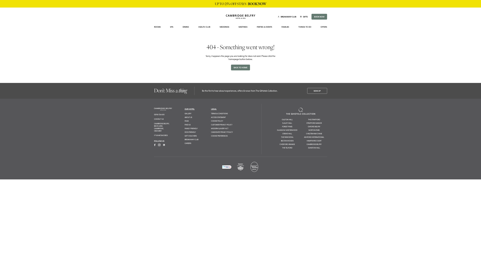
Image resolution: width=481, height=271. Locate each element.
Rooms (157, 27)
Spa (171, 27)
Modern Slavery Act (219, 128)
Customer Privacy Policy (221, 125)
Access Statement (218, 117)
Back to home (240, 67)
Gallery (188, 114)
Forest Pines (287, 127)
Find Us (188, 125)
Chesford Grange (287, 144)
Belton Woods (287, 141)
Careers (188, 143)
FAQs (187, 121)
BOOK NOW (319, 17)
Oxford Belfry (314, 127)
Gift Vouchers (191, 136)
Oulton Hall (287, 120)
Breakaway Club (192, 140)
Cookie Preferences (219, 136)
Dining (186, 27)
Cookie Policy (217, 121)
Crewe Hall (287, 134)
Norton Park (314, 130)
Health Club (204, 27)
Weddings (224, 27)
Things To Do (304, 27)
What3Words (162, 135)
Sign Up (317, 91)
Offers (324, 27)
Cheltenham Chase (314, 134)
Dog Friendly (190, 132)
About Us (188, 117)
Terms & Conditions (219, 114)
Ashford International (314, 137)
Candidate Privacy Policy (222, 132)
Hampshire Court (314, 141)
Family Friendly (191, 128)
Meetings (243, 27)
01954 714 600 (159, 115)
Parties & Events (264, 27)
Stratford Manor (314, 123)
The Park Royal (287, 137)
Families (285, 27)
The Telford (287, 148)
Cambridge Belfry (314, 144)
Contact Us (159, 119)
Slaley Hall (287, 123)
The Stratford (314, 120)
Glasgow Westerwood (287, 130)
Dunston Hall (314, 148)
